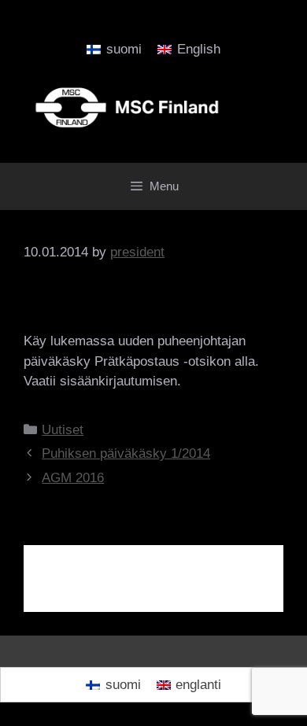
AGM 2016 (73, 477)
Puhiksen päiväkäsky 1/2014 (126, 453)
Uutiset (62, 429)
